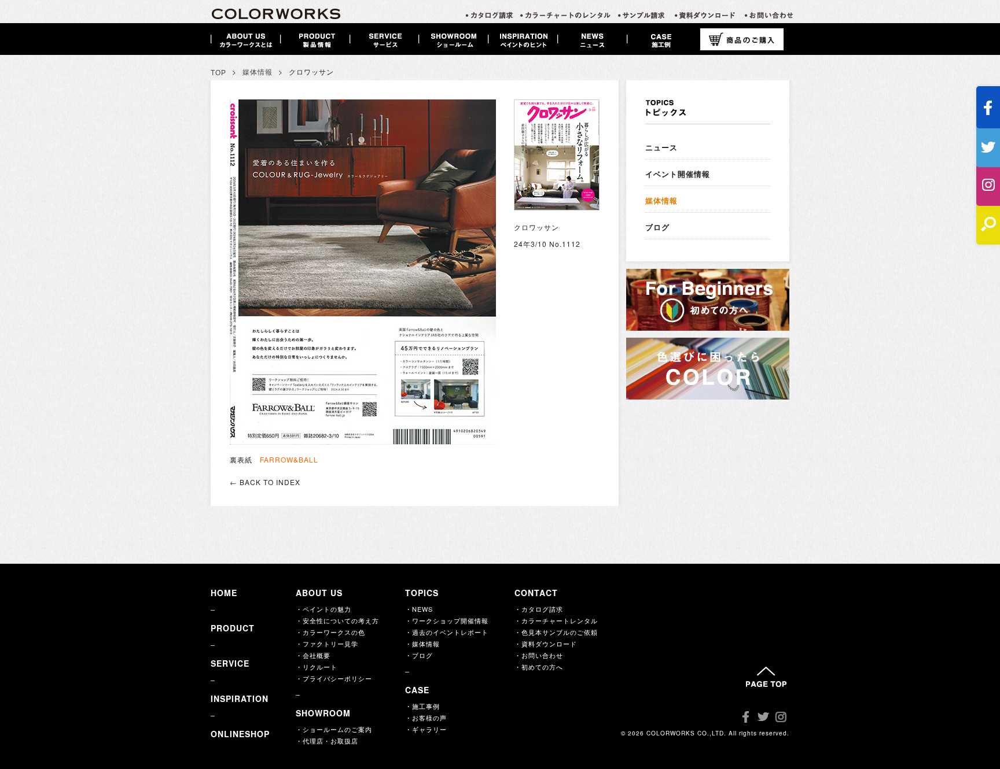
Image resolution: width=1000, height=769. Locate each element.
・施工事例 (422, 706)
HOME (224, 592)
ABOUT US (319, 592)
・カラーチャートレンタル (556, 620)
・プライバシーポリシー (334, 678)
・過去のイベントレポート (446, 632)
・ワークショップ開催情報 (446, 620)
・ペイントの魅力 (323, 608)
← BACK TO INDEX (265, 482)
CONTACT (536, 592)
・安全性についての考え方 (337, 620)
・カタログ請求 (538, 608)
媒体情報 (257, 72)
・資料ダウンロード (545, 643)
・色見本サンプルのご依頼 (556, 632)
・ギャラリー (426, 729)
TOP (218, 73)
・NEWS (419, 608)
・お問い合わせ (538, 655)
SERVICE (230, 663)
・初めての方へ (538, 666)
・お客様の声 (426, 717)
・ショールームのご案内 (334, 729)
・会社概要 (313, 655)
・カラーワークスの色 (330, 632)
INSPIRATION (240, 698)
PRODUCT (233, 628)
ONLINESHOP (240, 734)
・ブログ (419, 655)
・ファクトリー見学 (327, 643)
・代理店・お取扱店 (327, 740)
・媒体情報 (422, 643)
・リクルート (316, 666)
